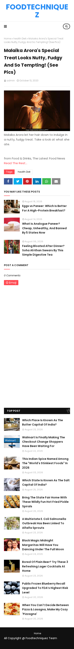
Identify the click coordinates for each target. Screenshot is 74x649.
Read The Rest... (15, 163)
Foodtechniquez (37, 11)
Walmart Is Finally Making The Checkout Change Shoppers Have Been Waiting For (43, 441)
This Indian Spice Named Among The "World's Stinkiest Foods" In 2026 (45, 463)
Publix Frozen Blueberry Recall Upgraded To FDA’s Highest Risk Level (45, 588)
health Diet (19, 38)
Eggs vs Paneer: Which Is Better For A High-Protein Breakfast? (44, 208)
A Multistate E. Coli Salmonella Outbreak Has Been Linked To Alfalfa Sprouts (44, 523)
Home (7, 38)
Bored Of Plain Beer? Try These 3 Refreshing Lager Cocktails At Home (45, 566)
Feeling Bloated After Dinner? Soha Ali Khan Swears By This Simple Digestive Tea (43, 250)
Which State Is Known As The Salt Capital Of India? (46, 482)
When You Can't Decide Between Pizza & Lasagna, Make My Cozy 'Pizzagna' (45, 609)
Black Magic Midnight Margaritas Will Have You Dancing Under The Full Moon (43, 544)
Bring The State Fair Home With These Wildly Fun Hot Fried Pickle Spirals (45, 501)
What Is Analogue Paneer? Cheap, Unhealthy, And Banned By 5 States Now (44, 228)
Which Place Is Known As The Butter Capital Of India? (42, 422)
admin (11, 80)
